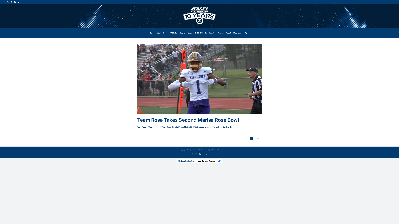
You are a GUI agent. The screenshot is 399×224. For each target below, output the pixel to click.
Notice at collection (186, 161)
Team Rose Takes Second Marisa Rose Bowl (188, 120)
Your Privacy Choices (206, 161)
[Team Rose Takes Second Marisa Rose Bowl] (199, 79)
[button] (246, 33)
